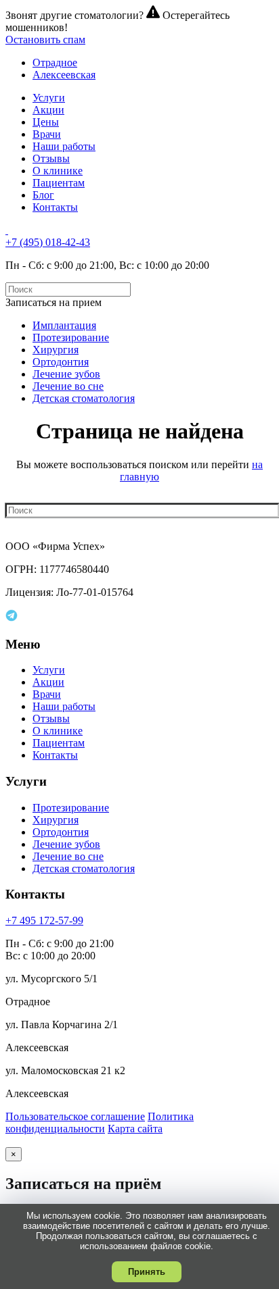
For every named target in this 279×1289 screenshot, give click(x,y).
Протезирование (71, 337)
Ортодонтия (61, 362)
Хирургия (56, 349)
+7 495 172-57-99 (44, 920)
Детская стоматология (84, 398)
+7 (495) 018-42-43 (47, 242)
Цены (46, 122)
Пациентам (59, 182)
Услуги (49, 97)
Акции (48, 110)
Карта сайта (135, 1128)
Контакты (55, 207)
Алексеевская (64, 74)
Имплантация (64, 325)
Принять (146, 1272)
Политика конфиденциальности (99, 1122)
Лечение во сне (68, 386)
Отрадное (55, 62)
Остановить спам (45, 39)
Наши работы (64, 146)
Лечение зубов (66, 374)
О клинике (58, 170)
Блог (43, 195)
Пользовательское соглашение (75, 1116)
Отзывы (51, 158)
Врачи (47, 134)
